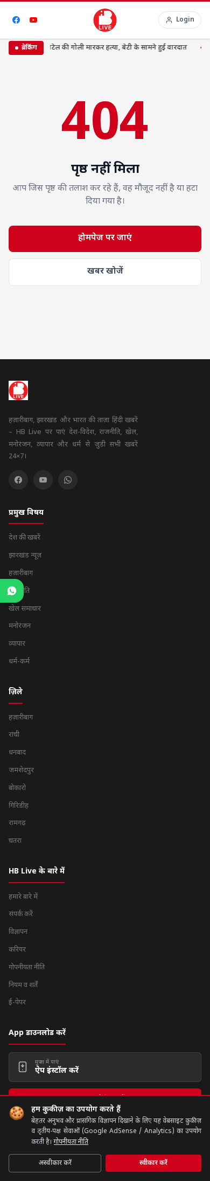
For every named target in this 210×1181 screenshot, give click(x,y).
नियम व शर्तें (23, 985)
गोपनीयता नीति (71, 1142)
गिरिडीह (19, 805)
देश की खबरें (24, 537)
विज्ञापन (18, 932)
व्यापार (17, 643)
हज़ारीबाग (21, 573)
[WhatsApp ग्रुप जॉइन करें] (12, 591)
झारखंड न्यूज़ (25, 555)
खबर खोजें (105, 271)
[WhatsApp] (68, 480)
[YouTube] (33, 19)
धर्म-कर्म (19, 661)
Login (185, 20)
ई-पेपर (17, 1002)
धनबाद (17, 752)
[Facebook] (16, 19)
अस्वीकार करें (55, 1163)
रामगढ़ (17, 823)
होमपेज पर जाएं (105, 238)
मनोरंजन (20, 626)
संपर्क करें (21, 914)
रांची (14, 734)
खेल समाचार (25, 608)
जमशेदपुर (21, 770)
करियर (17, 949)
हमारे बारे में (23, 897)
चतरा (15, 840)
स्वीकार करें (153, 1163)
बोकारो (17, 788)
